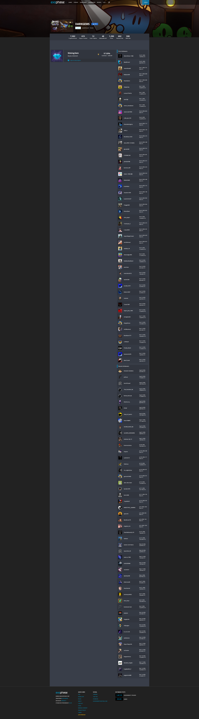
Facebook (95, 699)
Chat (104, 2)
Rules (79, 699)
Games (70, 2)
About (80, 701)
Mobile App (81, 696)
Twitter (95, 696)
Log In (145, 2)
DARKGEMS (82, 24)
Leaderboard (91, 2)
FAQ (79, 694)
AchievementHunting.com (100, 701)
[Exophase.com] (58, 2)
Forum (91, 28)
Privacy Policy (82, 710)
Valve (70, 703)
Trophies (78, 28)
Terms (80, 712)
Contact (80, 703)
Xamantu (63, 700)
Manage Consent (82, 708)
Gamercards (83, 2)
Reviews (99, 2)
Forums (76, 2)
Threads (95, 694)
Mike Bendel (65, 698)
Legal (79, 705)
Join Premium (81, 714)
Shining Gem (73, 53)
